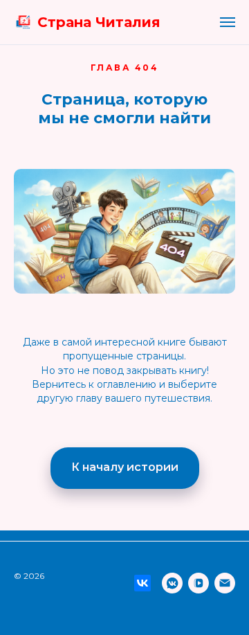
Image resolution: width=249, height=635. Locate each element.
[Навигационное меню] (227, 22)
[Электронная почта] (224, 583)
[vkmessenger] (172, 583)
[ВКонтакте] (142, 583)
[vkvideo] (198, 583)
